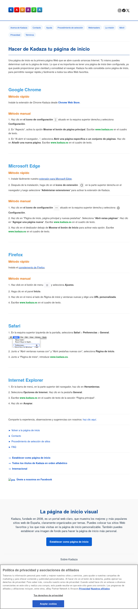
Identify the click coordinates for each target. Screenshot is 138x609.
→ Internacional (17, 468)
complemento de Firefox (32, 267)
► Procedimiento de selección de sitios (29, 441)
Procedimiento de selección (70, 27)
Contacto (37, 27)
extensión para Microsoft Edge (55, 178)
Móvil (121, 27)
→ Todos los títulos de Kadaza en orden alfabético (37, 463)
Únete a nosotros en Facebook (33, 479)
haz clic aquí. (90, 419)
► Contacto (14, 435)
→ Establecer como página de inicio (29, 457)
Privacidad (15, 34)
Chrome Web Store (69, 102)
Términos (30, 34)
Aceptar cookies (48, 603)
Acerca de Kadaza (18, 27)
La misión (109, 27)
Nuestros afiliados (100, 588)
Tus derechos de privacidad (48, 595)
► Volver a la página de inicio (24, 430)
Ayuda (49, 27)
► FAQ (12, 447)
